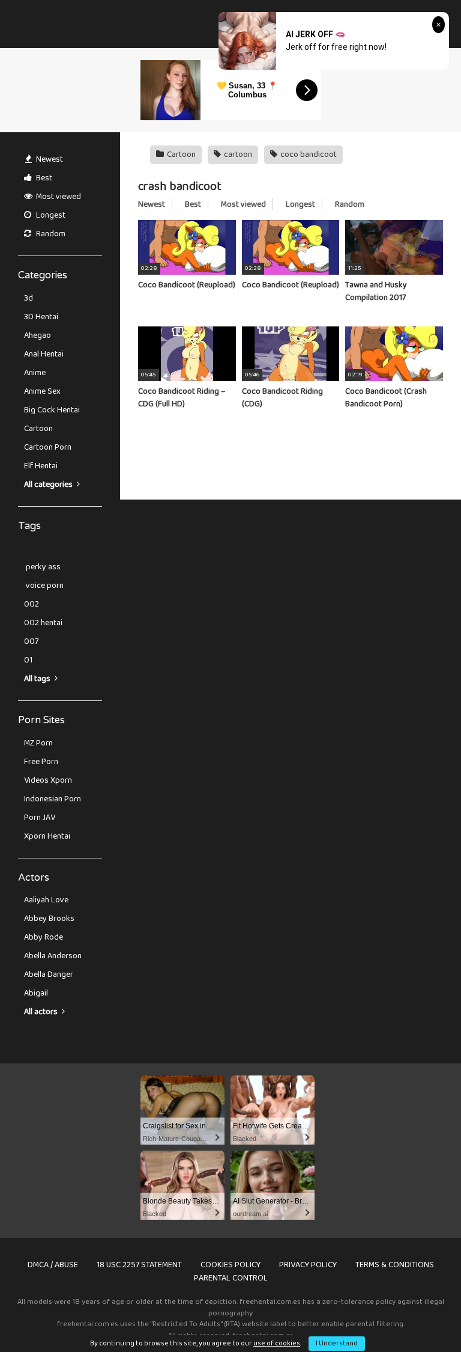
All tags (38, 678)
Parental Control (231, 1278)
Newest (48, 159)
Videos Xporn (48, 780)
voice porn (44, 585)
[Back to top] (421, 1315)
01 (28, 660)
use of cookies (276, 1343)
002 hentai (43, 622)
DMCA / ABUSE (53, 1264)
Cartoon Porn (47, 447)
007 (31, 641)
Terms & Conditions (394, 1264)
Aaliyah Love (46, 900)
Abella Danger (48, 974)
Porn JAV (39, 817)
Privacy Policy (308, 1264)
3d (28, 298)
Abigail (36, 993)
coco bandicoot (308, 154)
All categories (49, 484)
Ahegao (37, 335)
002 (31, 604)
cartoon (237, 154)
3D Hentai (41, 316)
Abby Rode (43, 937)
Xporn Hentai (47, 836)
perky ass (42, 567)
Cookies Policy (230, 1264)
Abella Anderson (53, 955)
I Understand (337, 1343)
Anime (35, 372)
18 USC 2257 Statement (139, 1264)
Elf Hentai (41, 466)
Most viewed (57, 196)
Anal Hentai (44, 354)
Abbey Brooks (49, 918)
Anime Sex (42, 391)
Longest (49, 215)
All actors (41, 1011)
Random (49, 233)
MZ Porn (38, 743)
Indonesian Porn (52, 799)
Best (43, 178)
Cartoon (38, 428)
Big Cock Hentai (52, 410)
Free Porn (41, 761)
